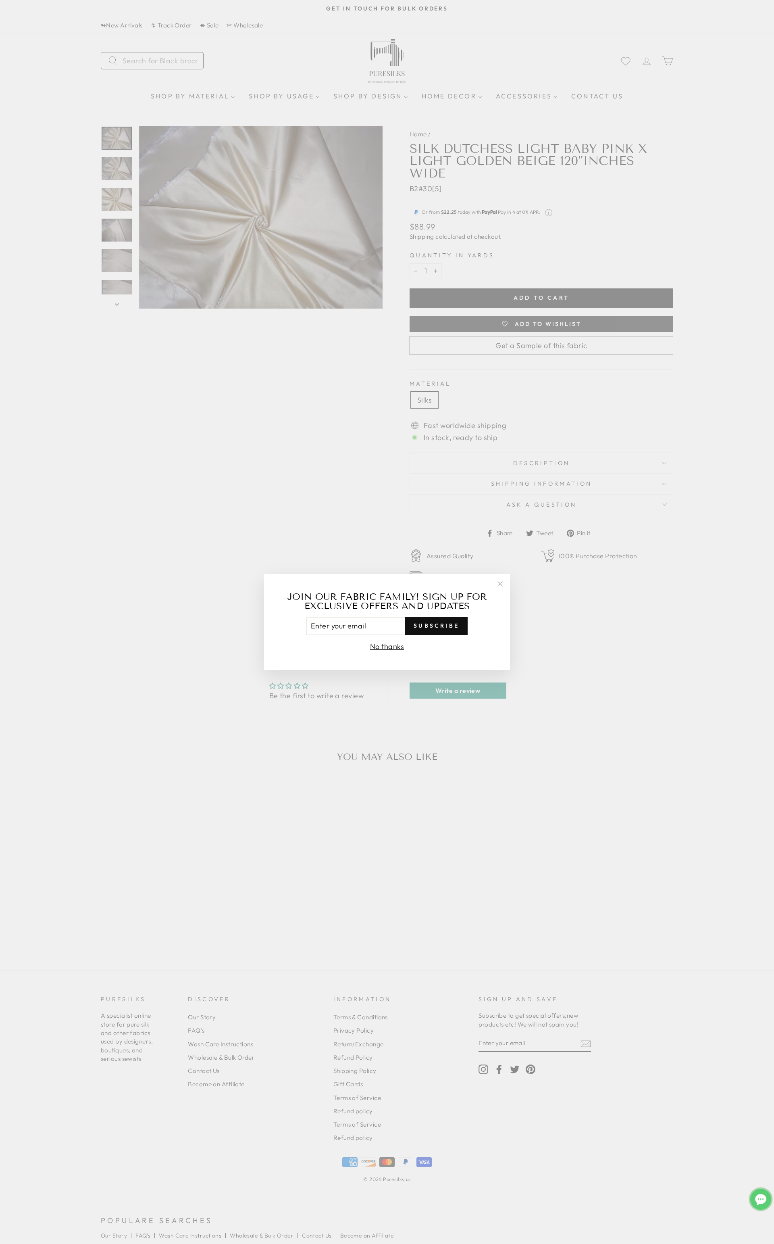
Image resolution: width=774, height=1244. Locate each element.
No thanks (387, 646)
